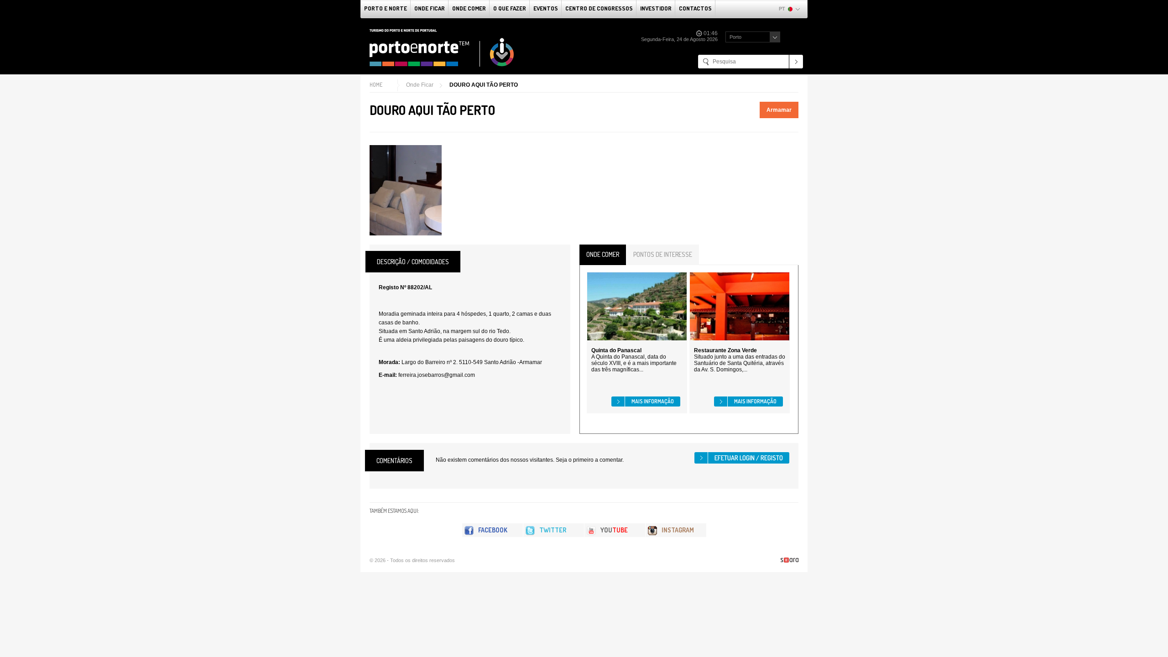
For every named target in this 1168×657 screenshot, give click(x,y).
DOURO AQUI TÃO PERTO (483, 85)
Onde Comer (469, 8)
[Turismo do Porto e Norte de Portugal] (442, 48)
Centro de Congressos (599, 8)
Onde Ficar (429, 8)
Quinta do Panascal (616, 350)
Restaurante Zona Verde (725, 350)
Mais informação (652, 401)
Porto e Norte (385, 8)
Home (376, 84)
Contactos (695, 8)
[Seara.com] (789, 560)
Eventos (545, 8)
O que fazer (509, 8)
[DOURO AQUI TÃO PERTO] (406, 190)
